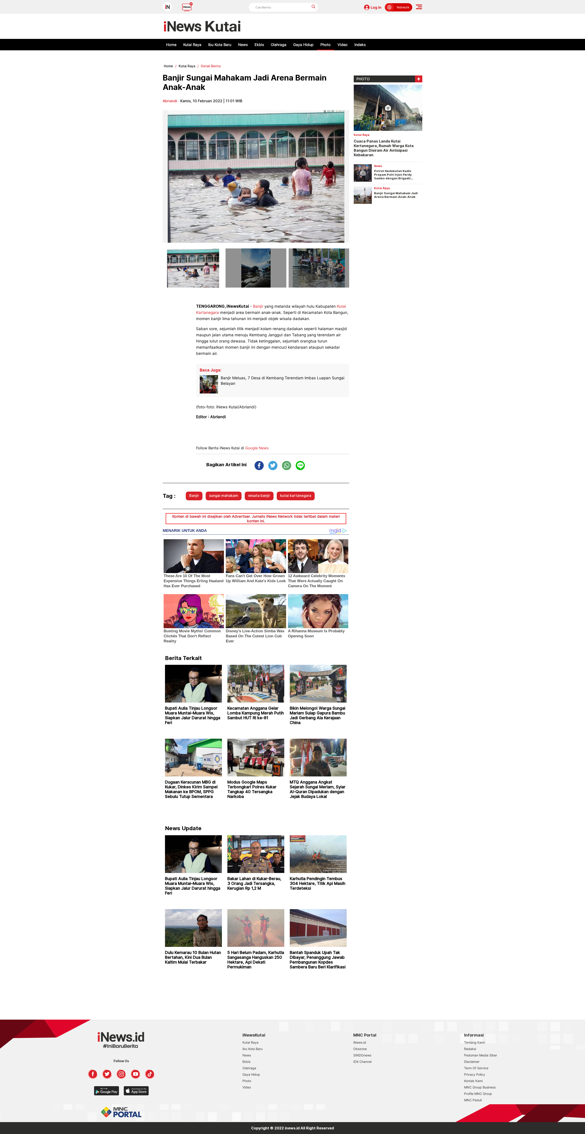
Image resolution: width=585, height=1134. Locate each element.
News (243, 44)
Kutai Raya (192, 44)
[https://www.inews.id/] (202, 26)
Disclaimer (471, 1062)
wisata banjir (259, 495)
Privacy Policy (474, 1074)
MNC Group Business (480, 1087)
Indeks (360, 44)
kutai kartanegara (295, 495)
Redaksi (470, 1049)
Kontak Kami (473, 1081)
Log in (376, 7)
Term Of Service (476, 1068)
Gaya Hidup (303, 44)
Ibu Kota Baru (219, 44)
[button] (342, 268)
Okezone (360, 1049)
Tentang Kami (474, 1042)
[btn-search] (313, 7)
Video (343, 44)
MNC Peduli (473, 1100)
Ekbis (259, 44)
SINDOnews (362, 1055)
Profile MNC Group (478, 1094)
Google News (257, 448)
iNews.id (359, 1042)
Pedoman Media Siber (480, 1055)
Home (171, 44)
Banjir (258, 306)
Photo (325, 44)
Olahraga (278, 44)
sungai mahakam (223, 495)
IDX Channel (362, 1062)
